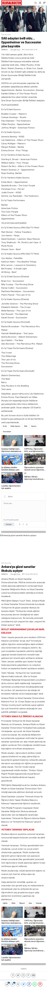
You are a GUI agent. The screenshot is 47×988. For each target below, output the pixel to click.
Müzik (13, 903)
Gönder (9, 524)
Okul (30, 903)
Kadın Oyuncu (15, 426)
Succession (7, 432)
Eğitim (5, 903)
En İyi (5, 426)
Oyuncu (33, 426)
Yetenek (39, 903)
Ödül (25, 426)
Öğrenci (22, 903)
